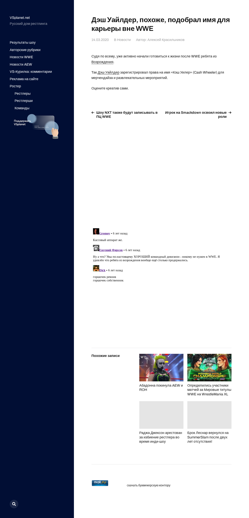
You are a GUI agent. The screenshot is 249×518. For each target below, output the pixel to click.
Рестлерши (24, 101)
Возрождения (102, 62)
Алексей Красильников (166, 40)
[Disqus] (161, 171)
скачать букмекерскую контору (148, 485)
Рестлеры (23, 93)
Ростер (15, 86)
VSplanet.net (20, 18)
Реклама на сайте (24, 79)
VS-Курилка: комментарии (31, 72)
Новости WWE (21, 57)
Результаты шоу (23, 42)
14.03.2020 (100, 40)
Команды (22, 108)
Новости (124, 40)
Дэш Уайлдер (108, 72)
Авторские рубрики (25, 50)
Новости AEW (21, 64)
